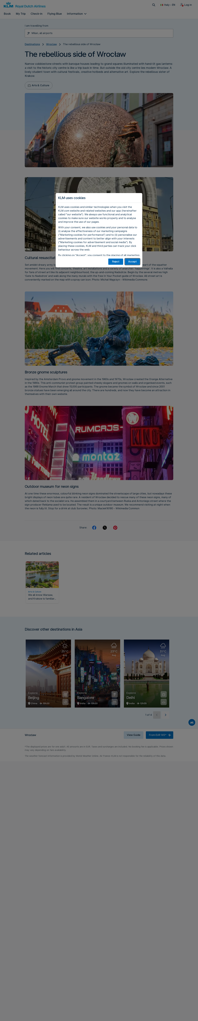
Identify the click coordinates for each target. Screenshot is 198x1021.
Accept (132, 261)
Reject (115, 261)
